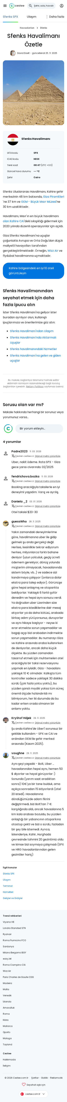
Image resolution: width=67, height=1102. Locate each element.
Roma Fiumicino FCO (14, 940)
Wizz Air (53, 251)
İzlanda (7, 1001)
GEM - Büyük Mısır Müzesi (38, 202)
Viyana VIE (8, 921)
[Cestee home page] (16, 5)
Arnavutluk (8, 1007)
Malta (6, 989)
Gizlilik (44, 1077)
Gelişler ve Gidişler (13, 898)
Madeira (7, 983)
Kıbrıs (6, 1019)
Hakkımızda (9, 1059)
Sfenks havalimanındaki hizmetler (33, 349)
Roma (6, 1013)
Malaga (7, 1038)
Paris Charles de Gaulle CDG (18, 977)
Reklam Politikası (35, 386)
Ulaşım (31, 17)
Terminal (8, 885)
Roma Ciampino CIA (14, 964)
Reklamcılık (56, 1077)
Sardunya (8, 946)
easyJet (7, 958)
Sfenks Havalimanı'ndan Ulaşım (31, 331)
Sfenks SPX (10, 17)
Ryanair (7, 934)
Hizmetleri (8, 892)
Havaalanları (27, 27)
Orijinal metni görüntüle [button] (47, 456)
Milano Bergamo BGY (14, 952)
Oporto (6, 1032)
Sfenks (43, 27)
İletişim (7, 1065)
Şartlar (35, 1077)
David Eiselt (23, 53)
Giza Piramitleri (53, 197)
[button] (5, 6)
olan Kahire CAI (13, 221)
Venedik (7, 995)
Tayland (7, 1044)
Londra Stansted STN (14, 928)
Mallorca (8, 1026)
